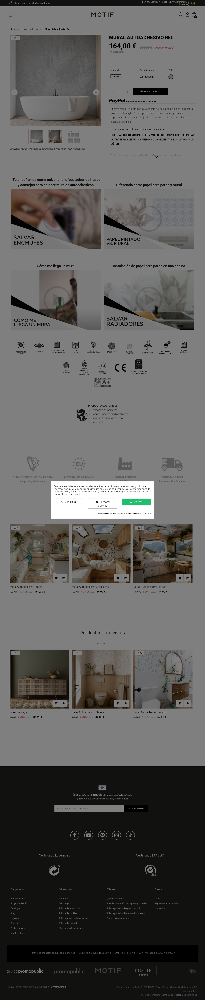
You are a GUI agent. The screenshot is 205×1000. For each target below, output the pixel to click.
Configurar (68, 502)
